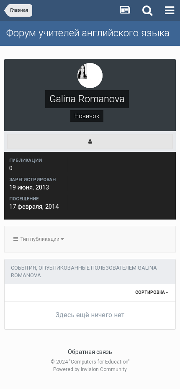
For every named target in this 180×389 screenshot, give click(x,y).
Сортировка (150, 292)
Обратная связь (90, 352)
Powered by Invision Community (90, 369)
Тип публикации (39, 239)
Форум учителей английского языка (88, 33)
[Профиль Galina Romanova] (90, 141)
